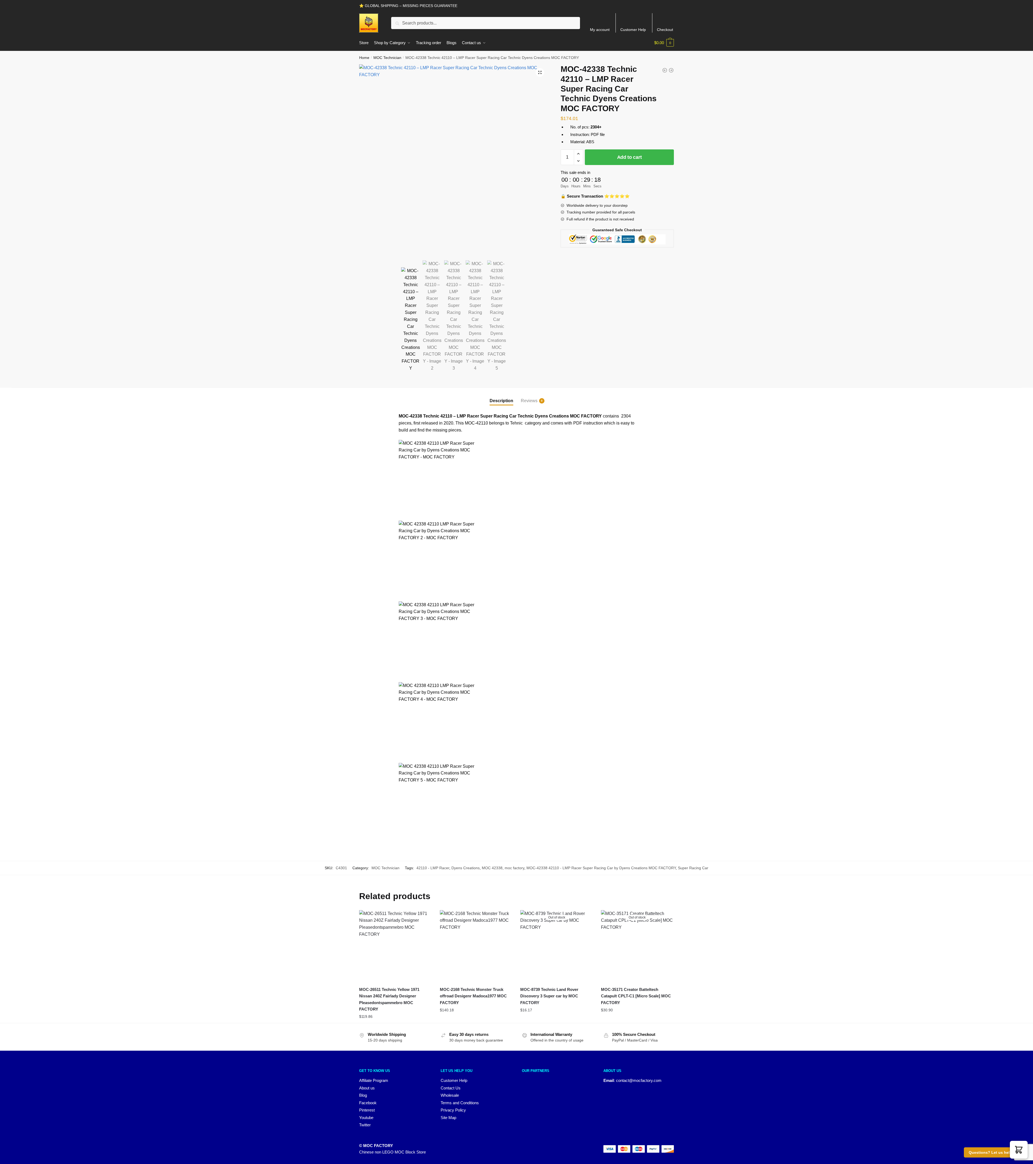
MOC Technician (387, 57)
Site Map (448, 1117)
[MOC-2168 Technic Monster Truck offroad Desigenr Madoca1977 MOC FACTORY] (476, 946)
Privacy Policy (453, 1110)
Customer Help (633, 29)
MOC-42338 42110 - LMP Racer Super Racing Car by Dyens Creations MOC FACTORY (601, 868)
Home (364, 57)
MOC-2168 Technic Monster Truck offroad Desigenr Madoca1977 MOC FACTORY (473, 996)
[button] (540, 72)
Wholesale (450, 1095)
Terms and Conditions (460, 1102)
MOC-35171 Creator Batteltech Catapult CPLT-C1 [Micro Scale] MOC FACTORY (636, 996)
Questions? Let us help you (994, 1152)
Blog (363, 1095)
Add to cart (629, 157)
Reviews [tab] (529, 400)
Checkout (665, 29)
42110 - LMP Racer (432, 868)
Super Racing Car (693, 868)
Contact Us (451, 1088)
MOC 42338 (492, 868)
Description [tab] (501, 400)
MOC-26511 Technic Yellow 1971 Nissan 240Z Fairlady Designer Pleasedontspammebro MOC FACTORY (389, 999)
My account (600, 29)
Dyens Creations (465, 868)
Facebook (368, 1102)
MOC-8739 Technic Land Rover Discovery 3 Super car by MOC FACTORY (549, 996)
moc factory (514, 868)
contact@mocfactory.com (638, 1080)
